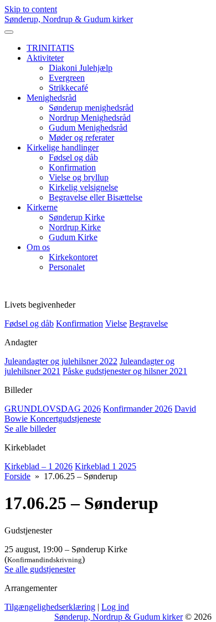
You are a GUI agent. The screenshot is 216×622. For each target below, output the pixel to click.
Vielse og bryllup (79, 177)
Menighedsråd (51, 97)
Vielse (116, 323)
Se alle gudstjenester (39, 569)
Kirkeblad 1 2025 (105, 466)
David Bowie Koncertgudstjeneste (100, 413)
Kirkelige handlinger (63, 147)
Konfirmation (72, 167)
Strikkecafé (68, 87)
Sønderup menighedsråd (91, 107)
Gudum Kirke (73, 237)
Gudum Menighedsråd (88, 127)
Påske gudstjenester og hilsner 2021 (125, 371)
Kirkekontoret (73, 257)
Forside (17, 476)
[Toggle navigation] (8, 32)
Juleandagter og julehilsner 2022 (60, 361)
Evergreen (67, 77)
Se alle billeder (30, 428)
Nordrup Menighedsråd (90, 117)
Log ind (115, 606)
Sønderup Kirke (77, 217)
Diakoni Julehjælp (80, 67)
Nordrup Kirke (75, 227)
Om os (38, 247)
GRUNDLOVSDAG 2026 (52, 408)
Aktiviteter (45, 58)
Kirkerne (42, 207)
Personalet (67, 267)
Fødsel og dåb (73, 157)
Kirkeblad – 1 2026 (38, 466)
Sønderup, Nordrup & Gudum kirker (68, 19)
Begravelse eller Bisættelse (95, 197)
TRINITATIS (50, 48)
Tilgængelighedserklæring (49, 606)
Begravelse (148, 323)
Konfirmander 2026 (137, 408)
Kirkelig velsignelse (83, 187)
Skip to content (30, 9)
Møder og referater (81, 137)
